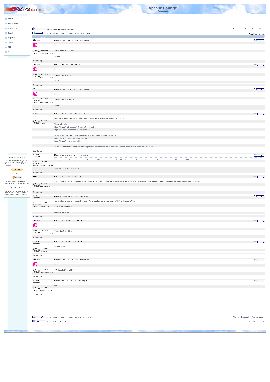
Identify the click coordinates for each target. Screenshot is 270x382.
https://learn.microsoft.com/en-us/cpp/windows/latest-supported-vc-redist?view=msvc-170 (119, 147)
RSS (9, 47)
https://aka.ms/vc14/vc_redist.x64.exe (68, 138)
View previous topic (241, 29)
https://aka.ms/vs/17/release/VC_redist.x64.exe (72, 127)
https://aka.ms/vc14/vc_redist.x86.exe (68, 141)
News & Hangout (67, 29)
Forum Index (52, 29)
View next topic (258, 29)
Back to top (37, 61)
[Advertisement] (17, 105)
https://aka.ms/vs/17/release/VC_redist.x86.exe (72, 130)
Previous (257, 34)
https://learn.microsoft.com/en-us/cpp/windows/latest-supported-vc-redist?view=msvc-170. (154, 160)
